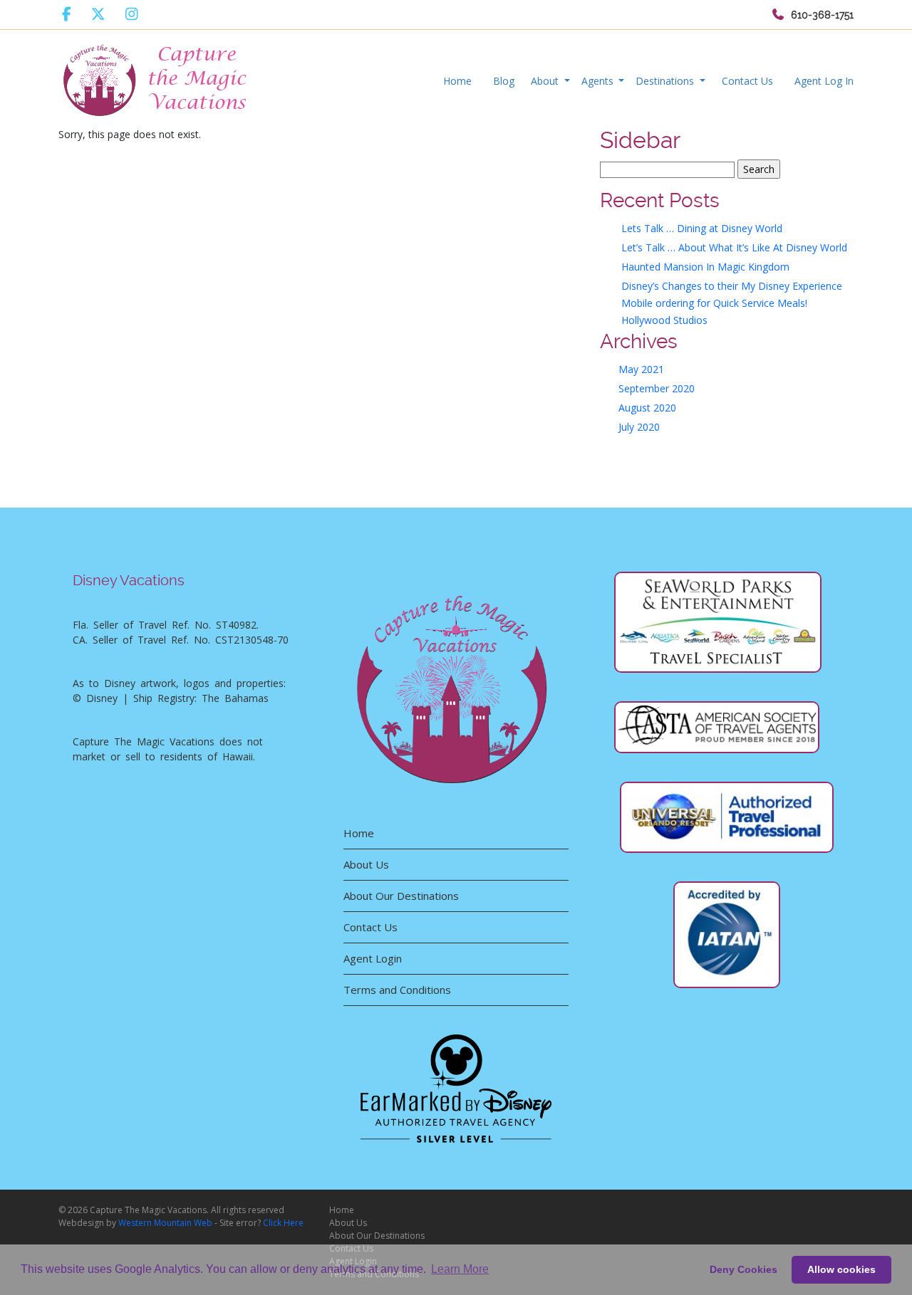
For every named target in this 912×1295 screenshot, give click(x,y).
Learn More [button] (460, 1269)
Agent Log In (824, 81)
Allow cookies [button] (841, 1269)
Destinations (666, 81)
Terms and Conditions (397, 989)
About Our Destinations (401, 895)
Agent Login (372, 958)
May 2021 (641, 369)
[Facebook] (66, 14)
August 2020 (647, 407)
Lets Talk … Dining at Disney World (701, 228)
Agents (598, 81)
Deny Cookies (743, 1269)
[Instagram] (132, 14)
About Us (366, 864)
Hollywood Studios (664, 320)
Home (457, 81)
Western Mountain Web (165, 1223)
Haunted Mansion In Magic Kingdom (705, 266)
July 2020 (639, 427)
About (546, 81)
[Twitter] (98, 14)
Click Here (283, 1223)
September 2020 (656, 388)
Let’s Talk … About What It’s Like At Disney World (734, 247)
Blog (503, 81)
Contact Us (747, 81)
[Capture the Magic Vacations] (156, 77)
